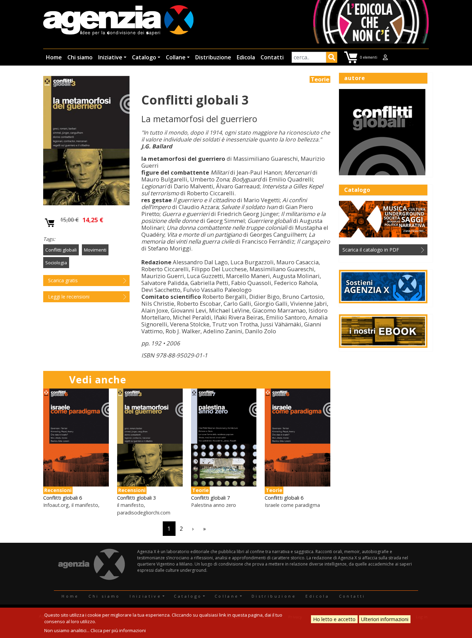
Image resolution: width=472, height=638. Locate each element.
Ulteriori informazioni (384, 619)
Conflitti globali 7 (210, 497)
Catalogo (144, 57)
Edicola (246, 57)
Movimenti (95, 250)
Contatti (272, 57)
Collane (176, 57)
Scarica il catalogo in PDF (370, 249)
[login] (385, 57)
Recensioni (58, 490)
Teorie (320, 79)
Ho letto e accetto (334, 619)
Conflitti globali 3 (136, 497)
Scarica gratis (63, 280)
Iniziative (110, 57)
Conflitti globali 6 (62, 497)
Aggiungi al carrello (50, 223)
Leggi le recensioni (68, 296)
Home (54, 57)
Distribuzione (213, 57)
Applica (331, 58)
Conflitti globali (61, 250)
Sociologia (56, 262)
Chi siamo (80, 57)
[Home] (118, 20)
